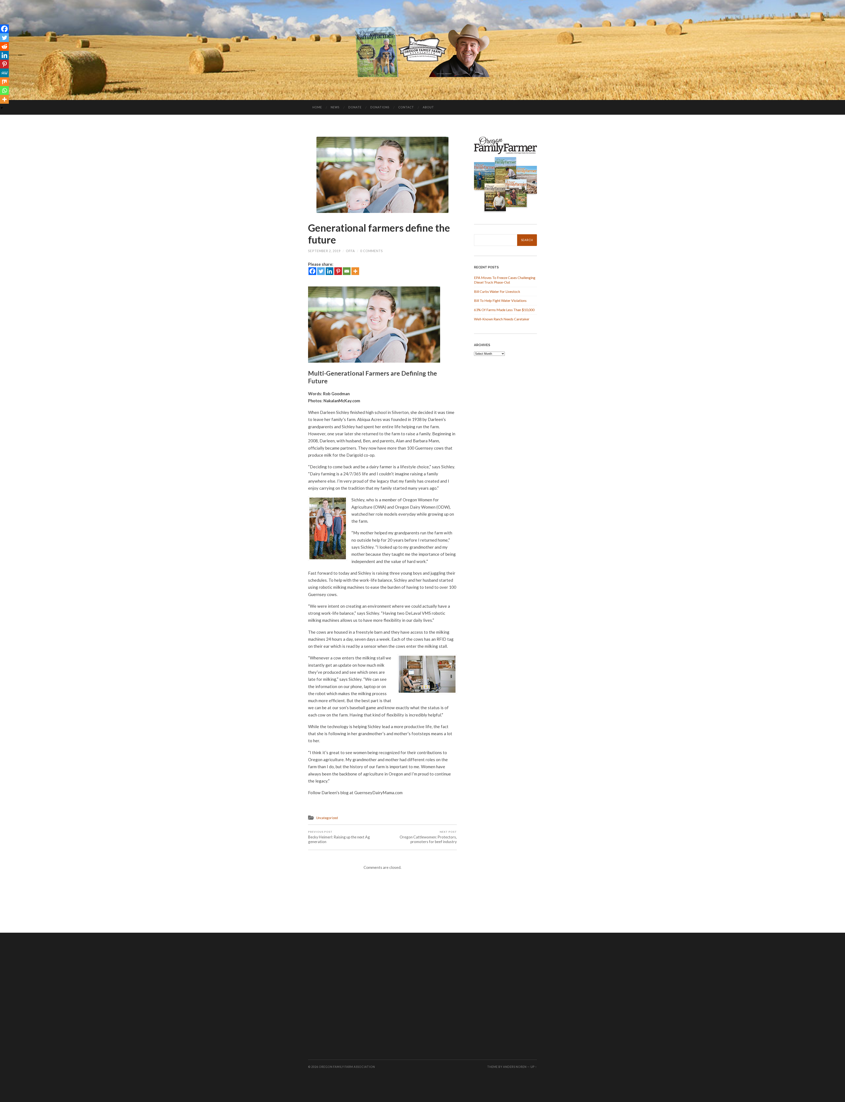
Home (317, 107)
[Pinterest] (338, 271)
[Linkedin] (329, 271)
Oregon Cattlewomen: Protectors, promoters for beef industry (428, 837)
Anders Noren (515, 1067)
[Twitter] (321, 271)
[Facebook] (312, 271)
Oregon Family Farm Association (347, 1067)
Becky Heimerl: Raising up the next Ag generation (339, 837)
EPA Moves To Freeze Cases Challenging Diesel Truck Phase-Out (504, 279)
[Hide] (2, 108)
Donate (355, 107)
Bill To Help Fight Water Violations (500, 300)
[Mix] (4, 81)
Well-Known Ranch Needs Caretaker (501, 319)
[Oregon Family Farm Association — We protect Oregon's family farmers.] (422, 49)
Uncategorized (327, 818)
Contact (406, 107)
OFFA (350, 251)
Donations (379, 107)
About (428, 107)
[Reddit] (4, 46)
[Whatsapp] (4, 90)
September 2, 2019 (324, 251)
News (335, 107)
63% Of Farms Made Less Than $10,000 (504, 310)
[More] (355, 271)
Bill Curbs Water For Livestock (497, 291)
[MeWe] (4, 72)
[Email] (347, 271)
